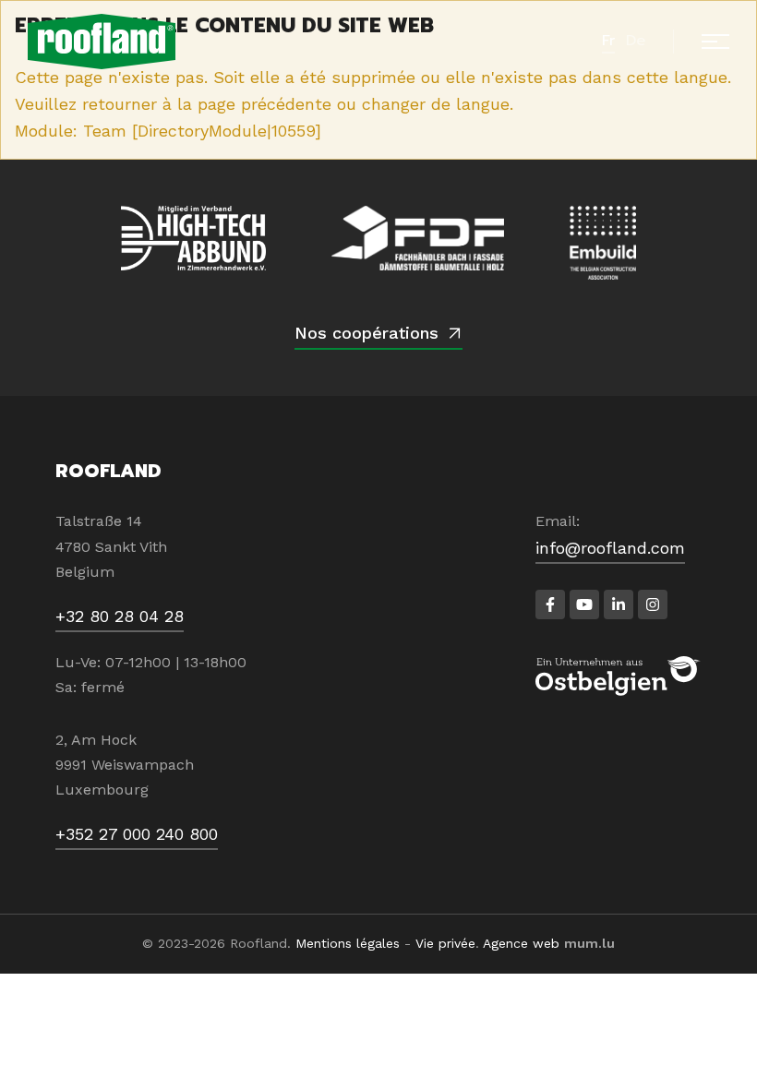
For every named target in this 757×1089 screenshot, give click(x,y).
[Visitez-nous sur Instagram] (652, 604)
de (635, 41)
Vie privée (445, 943)
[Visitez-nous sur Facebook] (550, 604)
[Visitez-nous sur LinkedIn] (618, 604)
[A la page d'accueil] (101, 41)
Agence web (521, 943)
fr (608, 41)
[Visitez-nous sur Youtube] (584, 604)
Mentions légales (347, 943)
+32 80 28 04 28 (119, 616)
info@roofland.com (610, 547)
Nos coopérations (366, 332)
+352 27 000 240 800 (136, 834)
